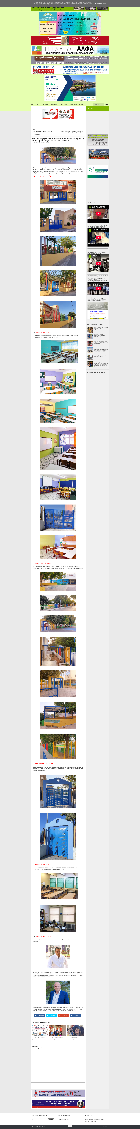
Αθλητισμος (54, 104)
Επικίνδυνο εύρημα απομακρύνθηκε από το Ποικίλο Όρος (99, 335)
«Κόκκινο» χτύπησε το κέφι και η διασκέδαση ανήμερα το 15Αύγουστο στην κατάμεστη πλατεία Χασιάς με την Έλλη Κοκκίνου (101, 364)
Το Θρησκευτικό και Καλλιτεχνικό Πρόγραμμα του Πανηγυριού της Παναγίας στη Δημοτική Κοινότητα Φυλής (101, 350)
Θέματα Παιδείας (45, 142)
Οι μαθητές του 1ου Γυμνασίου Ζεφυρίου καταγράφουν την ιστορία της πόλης (97, 300)
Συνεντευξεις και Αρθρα (76, 104)
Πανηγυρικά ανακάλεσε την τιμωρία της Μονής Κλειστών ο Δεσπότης (101, 342)
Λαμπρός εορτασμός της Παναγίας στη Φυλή (100, 356)
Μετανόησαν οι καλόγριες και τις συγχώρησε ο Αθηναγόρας (101, 328)
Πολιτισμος (64, 104)
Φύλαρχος (34, 1126)
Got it (104, 3)
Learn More (98, 3)
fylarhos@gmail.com (90, 1121)
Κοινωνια (45, 104)
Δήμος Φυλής (37, 142)
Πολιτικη (38, 104)
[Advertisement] (57, 124)
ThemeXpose (105, 1126)
